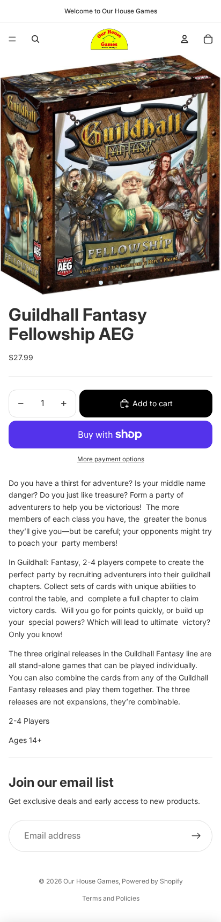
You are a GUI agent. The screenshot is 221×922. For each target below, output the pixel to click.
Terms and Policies (110, 898)
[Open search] (35, 39)
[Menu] (12, 39)
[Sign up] (196, 836)
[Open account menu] (184, 39)
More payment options (110, 459)
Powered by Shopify (152, 881)
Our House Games (91, 881)
